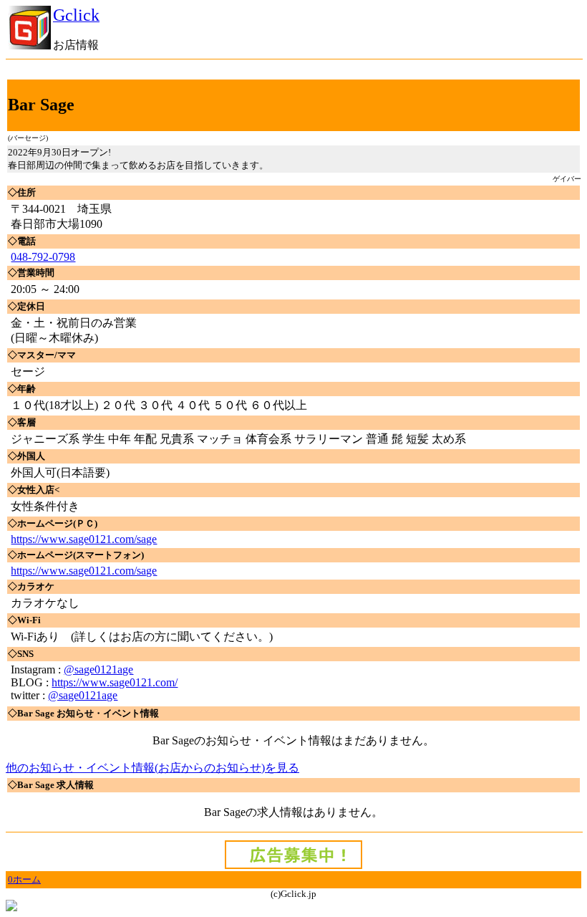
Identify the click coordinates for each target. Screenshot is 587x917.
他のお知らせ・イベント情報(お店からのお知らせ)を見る (152, 768)
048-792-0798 (43, 257)
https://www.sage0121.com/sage (84, 539)
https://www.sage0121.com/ (115, 682)
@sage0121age (98, 669)
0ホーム (24, 879)
